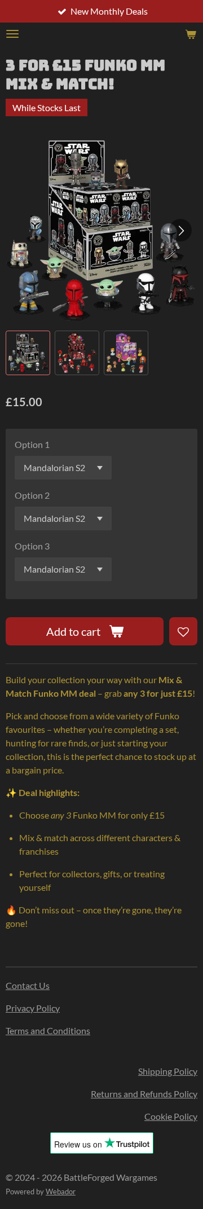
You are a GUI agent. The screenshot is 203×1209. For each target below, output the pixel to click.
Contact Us (28, 985)
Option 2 (32, 495)
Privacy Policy (33, 1008)
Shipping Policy (167, 1071)
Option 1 (32, 444)
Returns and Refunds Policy (144, 1093)
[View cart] (190, 34)
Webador (61, 1191)
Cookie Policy (170, 1116)
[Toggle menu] (12, 34)
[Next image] (180, 230)
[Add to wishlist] (183, 631)
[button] (28, 353)
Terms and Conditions (48, 1030)
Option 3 (32, 545)
